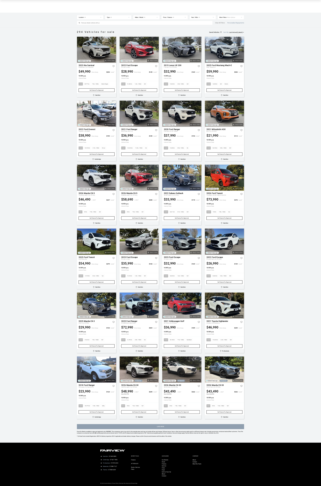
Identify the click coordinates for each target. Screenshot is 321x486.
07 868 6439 (112, 470)
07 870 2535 (114, 463)
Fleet (163, 470)
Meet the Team (197, 464)
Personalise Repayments (235, 23)
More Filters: (223, 17)
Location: (81, 17)
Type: (108, 17)
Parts (132, 469)
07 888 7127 (113, 466)
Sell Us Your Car (166, 472)
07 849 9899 (112, 456)
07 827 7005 (113, 459)
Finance (133, 460)
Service (164, 466)
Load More (160, 426)
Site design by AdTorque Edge (130, 483)
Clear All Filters (220, 23)
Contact (164, 476)
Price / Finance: (167, 17)
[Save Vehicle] (114, 66)
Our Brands (165, 460)
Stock (163, 462)
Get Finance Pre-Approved (96, 90)
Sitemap (121, 483)
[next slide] (115, 49)
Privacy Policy (115, 483)
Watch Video (111, 60)
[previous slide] (78, 49)
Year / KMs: (194, 17)
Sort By (225, 32)
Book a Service (135, 467)
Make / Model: (139, 17)
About (163, 474)
